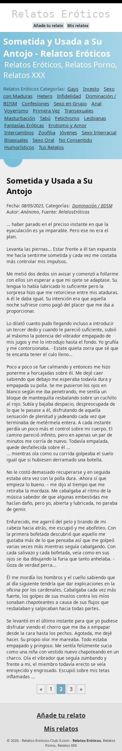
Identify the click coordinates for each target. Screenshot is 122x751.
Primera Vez (46, 110)
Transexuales (78, 110)
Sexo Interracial (99, 132)
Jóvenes (68, 132)
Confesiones (35, 103)
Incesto (91, 88)
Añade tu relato (48, 25)
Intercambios (19, 132)
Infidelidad (69, 96)
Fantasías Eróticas (24, 125)
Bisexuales (16, 140)
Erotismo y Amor (67, 125)
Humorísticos (19, 147)
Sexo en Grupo (70, 103)
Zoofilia (46, 132)
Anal (96, 103)
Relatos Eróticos (61, 14)
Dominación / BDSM (92, 206)
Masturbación (19, 118)
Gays (72, 88)
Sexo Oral (43, 140)
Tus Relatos (51, 147)
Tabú (45, 118)
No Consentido (75, 140)
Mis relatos (77, 25)
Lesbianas (95, 118)
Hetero (44, 96)
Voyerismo (16, 110)
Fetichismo (67, 118)
